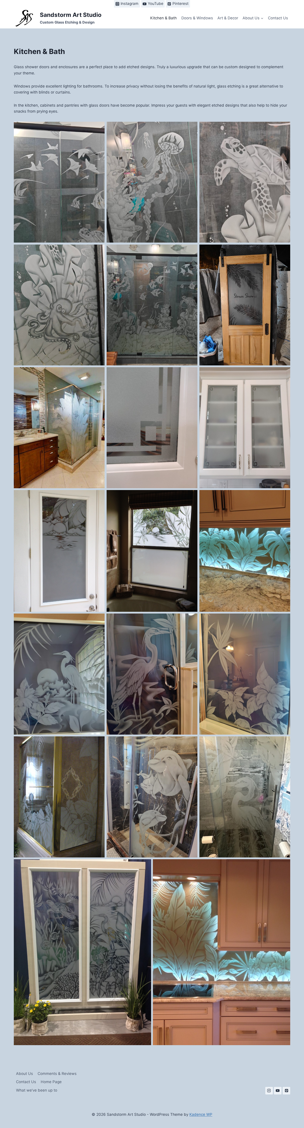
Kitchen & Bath (163, 18)
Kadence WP (200, 1114)
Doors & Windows (197, 18)
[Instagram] (269, 1090)
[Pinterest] (286, 1090)
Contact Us (278, 18)
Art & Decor (227, 18)
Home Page (51, 1082)
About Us (24, 1073)
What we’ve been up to (36, 1090)
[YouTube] (278, 1090)
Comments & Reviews (57, 1073)
